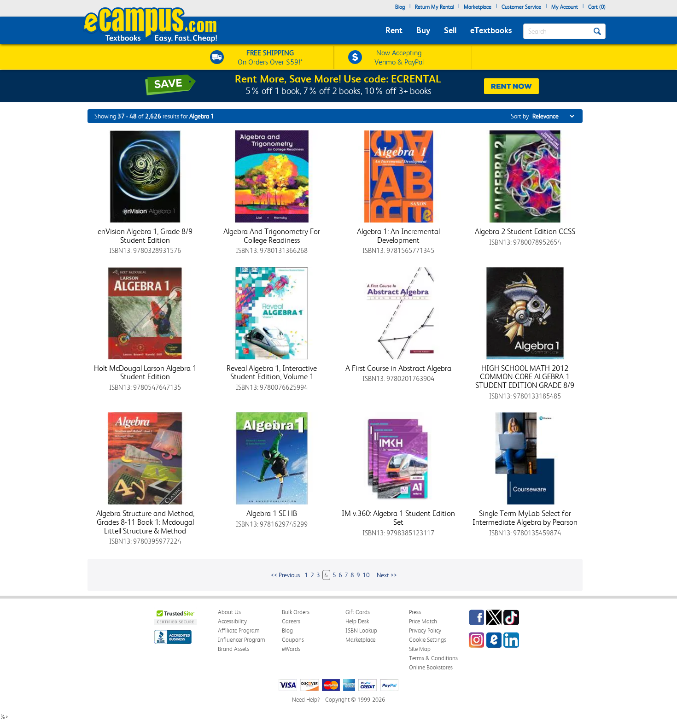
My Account (564, 7)
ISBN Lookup (361, 630)
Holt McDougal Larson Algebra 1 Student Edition (145, 372)
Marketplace (477, 7)
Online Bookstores (431, 667)
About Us (229, 612)
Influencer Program (241, 639)
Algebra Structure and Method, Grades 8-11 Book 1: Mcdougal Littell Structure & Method (145, 522)
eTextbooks (491, 30)
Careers (291, 621)
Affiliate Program (239, 630)
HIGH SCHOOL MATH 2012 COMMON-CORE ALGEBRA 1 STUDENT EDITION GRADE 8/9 (524, 376)
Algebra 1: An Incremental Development (398, 236)
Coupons (293, 639)
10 (366, 575)
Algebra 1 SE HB (271, 513)
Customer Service (521, 7)
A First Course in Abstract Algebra (398, 368)
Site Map (420, 648)
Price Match (423, 621)
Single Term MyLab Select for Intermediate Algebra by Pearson (525, 518)
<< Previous (285, 575)
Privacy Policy (425, 630)
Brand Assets (233, 648)
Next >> (387, 575)
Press (415, 612)
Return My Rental (434, 7)
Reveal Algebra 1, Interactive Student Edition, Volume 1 (272, 372)
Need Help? (306, 699)
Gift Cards (357, 612)
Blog (400, 7)
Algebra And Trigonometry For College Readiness (271, 236)
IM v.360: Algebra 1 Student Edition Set (398, 518)
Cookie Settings (427, 639)
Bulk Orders (295, 612)
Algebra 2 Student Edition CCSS (525, 231)
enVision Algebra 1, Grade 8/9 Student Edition (145, 236)
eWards (291, 648)
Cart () (597, 7)
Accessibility (232, 621)
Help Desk (357, 621)
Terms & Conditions (433, 658)
